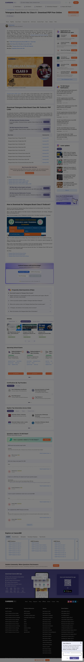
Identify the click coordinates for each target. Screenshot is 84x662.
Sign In (74, 658)
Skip (68, 658)
